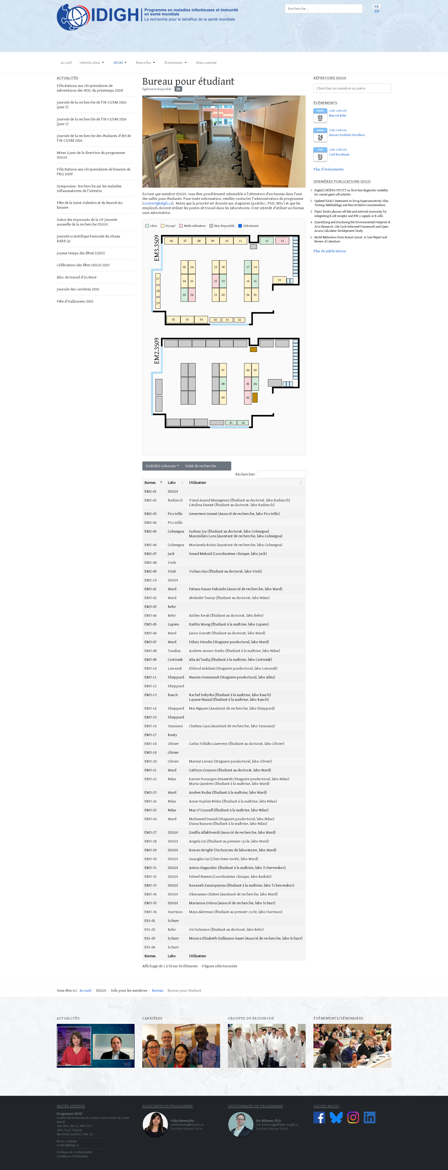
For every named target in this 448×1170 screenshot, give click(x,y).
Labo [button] (172, 482)
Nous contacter (67, 1141)
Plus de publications (329, 251)
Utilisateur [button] (197, 482)
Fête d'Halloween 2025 (75, 301)
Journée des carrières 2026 (78, 289)
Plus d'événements (328, 169)
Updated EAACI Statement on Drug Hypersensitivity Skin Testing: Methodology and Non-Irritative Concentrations (351, 203)
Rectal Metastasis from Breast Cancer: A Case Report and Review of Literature (350, 239)
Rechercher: (245, 474)
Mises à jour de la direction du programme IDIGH (91, 155)
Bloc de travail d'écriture (76, 277)
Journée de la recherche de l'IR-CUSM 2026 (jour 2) (91, 104)
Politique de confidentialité (75, 1151)
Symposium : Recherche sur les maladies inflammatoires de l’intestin (89, 188)
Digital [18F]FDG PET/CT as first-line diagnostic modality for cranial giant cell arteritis (351, 192)
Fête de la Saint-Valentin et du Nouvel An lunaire (90, 205)
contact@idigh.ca (158, 203)
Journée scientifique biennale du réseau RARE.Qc (88, 238)
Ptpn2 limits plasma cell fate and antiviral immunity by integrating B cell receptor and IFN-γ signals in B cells (350, 213)
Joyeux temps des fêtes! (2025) (81, 253)
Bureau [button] (150, 482)
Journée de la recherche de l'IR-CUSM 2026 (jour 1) (91, 121)
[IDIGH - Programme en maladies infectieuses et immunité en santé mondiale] (167, 17)
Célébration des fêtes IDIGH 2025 (83, 265)
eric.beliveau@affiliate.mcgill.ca (277, 1124)
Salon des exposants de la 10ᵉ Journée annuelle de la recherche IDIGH (87, 222)
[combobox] (324, 8)
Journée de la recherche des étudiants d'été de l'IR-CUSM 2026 (94, 138)
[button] (93, 62)
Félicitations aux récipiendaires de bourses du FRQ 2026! (93, 171)
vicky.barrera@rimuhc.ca (187, 1124)
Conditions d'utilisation (72, 1156)
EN (376, 10)
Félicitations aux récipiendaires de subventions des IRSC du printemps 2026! (90, 88)
